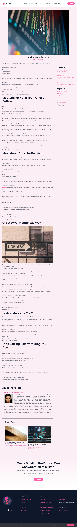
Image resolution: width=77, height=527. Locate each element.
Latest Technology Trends (62, 98)
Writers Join (23, 507)
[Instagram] (8, 510)
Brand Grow (23, 505)
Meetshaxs (7, 105)
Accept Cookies (71, 525)
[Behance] (11, 510)
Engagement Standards (26, 499)
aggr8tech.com (62, 499)
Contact (23, 513)
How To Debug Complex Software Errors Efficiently (39, 444)
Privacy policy (63, 525)
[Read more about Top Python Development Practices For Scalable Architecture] (16, 433)
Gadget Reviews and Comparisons (64, 95)
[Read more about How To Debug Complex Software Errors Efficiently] (39, 434)
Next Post (50, 415)
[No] (75, 525)
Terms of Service (24, 510)
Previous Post (6, 415)
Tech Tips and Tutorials (62, 102)
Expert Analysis (60, 93)
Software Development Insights (11, 445)
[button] (71, 3)
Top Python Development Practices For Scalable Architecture (15, 443)
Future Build (23, 502)
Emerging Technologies (62, 91)
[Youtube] (3, 510)
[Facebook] (6, 510)
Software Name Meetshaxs (8, 334)
